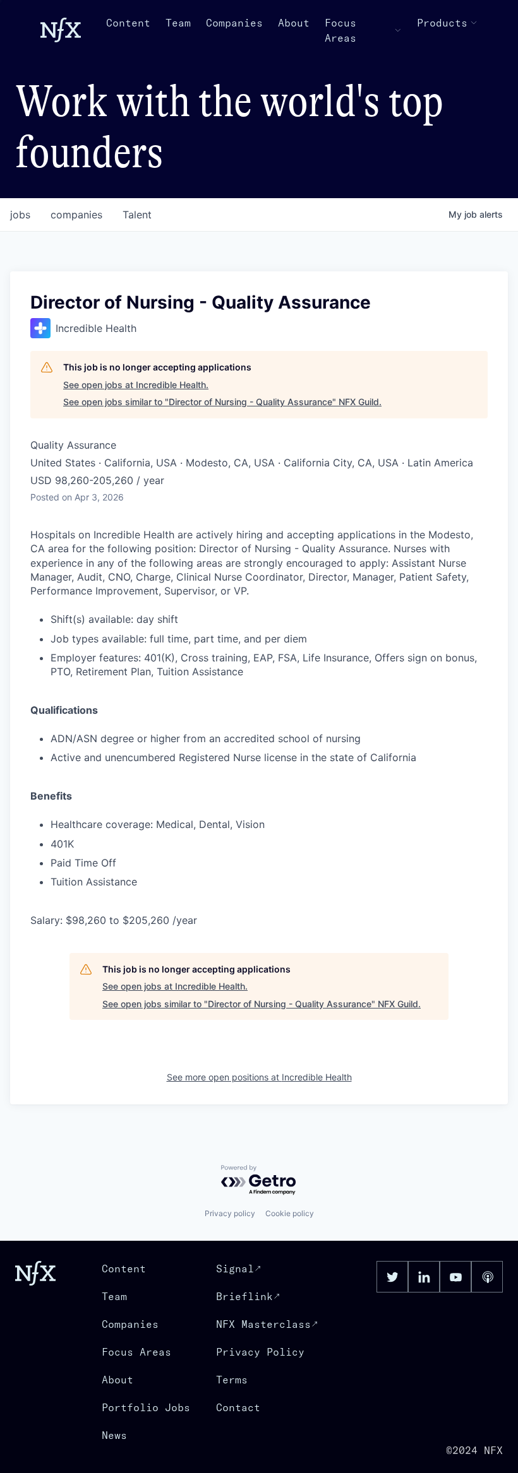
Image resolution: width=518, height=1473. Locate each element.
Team (178, 22)
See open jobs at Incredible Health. (135, 384)
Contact (238, 1407)
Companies (234, 22)
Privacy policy (230, 1213)
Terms (232, 1379)
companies (76, 214)
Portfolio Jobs (146, 1407)
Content (128, 22)
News (114, 1435)
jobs (20, 214)
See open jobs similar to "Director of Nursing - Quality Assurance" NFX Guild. (222, 401)
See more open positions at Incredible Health (259, 1077)
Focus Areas (340, 30)
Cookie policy (289, 1213)
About (294, 22)
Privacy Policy (260, 1352)
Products (442, 22)
